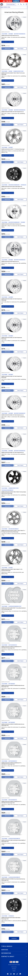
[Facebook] (8, 974)
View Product (20, 48)
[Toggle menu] (26, 4)
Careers (14, 970)
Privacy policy (14, 966)
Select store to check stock (8, 41)
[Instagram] (11, 974)
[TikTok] (17, 974)
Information (14, 968)
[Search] (18, 4)
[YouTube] (14, 974)
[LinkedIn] (20, 974)
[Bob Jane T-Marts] (3, 4)
